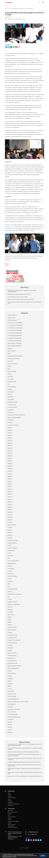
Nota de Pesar (11, 614)
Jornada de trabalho (12, 576)
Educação (10, 527)
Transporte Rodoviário (13, 714)
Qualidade (10, 650)
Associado (10, 361)
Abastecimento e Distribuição (14, 343)
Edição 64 (10, 466)
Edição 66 (10, 471)
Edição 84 (10, 517)
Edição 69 (10, 479)
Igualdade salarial (12, 563)
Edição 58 (10, 450)
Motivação (10, 607)
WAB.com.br (27, 847)
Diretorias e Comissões (12, 812)
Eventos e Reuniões (12, 797)
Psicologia (10, 645)
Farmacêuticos (11, 550)
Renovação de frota (12, 660)
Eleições (10, 530)
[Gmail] (18, 47)
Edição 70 (10, 481)
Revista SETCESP (22, 19)
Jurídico (10, 578)
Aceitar (42, 855)
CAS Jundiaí (10, 379)
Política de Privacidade (12, 827)
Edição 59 (10, 453)
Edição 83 (10, 514)
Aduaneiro (10, 348)
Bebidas (9, 366)
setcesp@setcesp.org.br (33, 832)
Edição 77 (10, 499)
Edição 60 (10, 456)
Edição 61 (10, 458)
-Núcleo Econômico (12, 315)
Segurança (10, 678)
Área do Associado (11, 824)
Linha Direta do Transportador (14, 594)
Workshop (10, 732)
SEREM (9, 686)
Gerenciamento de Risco (13, 560)
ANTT (9, 353)
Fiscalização (10, 555)
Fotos (9, 815)
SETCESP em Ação (12, 694)
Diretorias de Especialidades (14, 417)
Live (9, 596)
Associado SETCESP (12, 363)
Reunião (9, 671)
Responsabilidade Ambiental (14, 665)
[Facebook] (6, 47)
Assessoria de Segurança (14, 358)
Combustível (11, 392)
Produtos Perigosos (12, 642)
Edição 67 (10, 473)
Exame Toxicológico (12, 548)
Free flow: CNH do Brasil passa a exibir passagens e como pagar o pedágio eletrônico (25, 748)
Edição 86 (10, 522)
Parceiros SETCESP (12, 627)
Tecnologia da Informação (14, 709)
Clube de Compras (12, 386)
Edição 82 (10, 512)
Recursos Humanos (12, 653)
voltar (7, 264)
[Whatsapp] (14, 47)
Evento (9, 545)
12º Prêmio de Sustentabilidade (15, 328)
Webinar (10, 727)
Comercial (10, 394)
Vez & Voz (10, 722)
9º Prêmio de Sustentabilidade (15, 340)
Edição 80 (10, 507)
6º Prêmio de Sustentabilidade (15, 333)
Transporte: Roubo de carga (14, 717)
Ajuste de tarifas (11, 351)
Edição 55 (10, 443)
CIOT (9, 384)
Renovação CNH (11, 658)
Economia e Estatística (13, 425)
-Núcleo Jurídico (11, 317)
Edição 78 (10, 502)
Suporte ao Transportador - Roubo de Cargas (18, 701)
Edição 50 (10, 430)
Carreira (9, 374)
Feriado (9, 553)
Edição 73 (10, 489)
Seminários (10, 683)
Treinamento (11, 719)
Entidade (10, 532)
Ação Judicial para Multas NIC (14, 345)
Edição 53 (10, 438)
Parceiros (10, 813)
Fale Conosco (10, 805)
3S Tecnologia (30, 58)
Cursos (9, 799)
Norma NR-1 (10, 612)
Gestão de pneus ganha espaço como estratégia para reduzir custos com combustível (24, 759)
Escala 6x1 (10, 537)
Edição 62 (10, 461)
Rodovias (10, 676)
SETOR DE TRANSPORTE (13, 699)
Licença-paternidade (12, 589)
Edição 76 (10, 496)
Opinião (9, 619)
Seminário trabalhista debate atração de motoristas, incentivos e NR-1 (24, 762)
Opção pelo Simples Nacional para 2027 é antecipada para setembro (23, 752)
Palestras (10, 624)
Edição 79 (10, 504)
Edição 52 (10, 435)
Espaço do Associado (13, 540)
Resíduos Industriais (12, 663)
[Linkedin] (11, 47)
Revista (9, 819)
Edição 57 (10, 448)
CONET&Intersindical (12, 402)
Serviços (10, 688)
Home (6, 8)
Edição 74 (6, 19)
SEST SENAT (11, 691)
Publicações (10, 648)
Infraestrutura (11, 568)
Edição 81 (10, 509)
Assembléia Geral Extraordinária (15, 356)
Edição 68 (10, 476)
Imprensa (10, 566)
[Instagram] (16, 47)
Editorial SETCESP (12, 525)
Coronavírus (10, 409)
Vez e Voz (10, 724)
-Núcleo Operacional (12, 320)
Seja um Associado (12, 816)
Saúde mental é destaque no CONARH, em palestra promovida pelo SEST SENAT (24, 769)
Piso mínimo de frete (12, 635)
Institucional (11, 573)
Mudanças (10, 609)
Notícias (9, 8)
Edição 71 (10, 484)
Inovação (10, 571)
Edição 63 (10, 463)
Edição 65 (10, 468)
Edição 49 (10, 427)
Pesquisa (10, 632)
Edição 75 (10, 494)
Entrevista (10, 535)
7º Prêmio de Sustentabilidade (15, 335)
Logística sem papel (12, 601)
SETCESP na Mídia (12, 696)
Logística (10, 599)
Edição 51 (10, 432)
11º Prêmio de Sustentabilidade (15, 325)
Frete (9, 558)
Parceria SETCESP (15, 19)
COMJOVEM (10, 397)
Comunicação (11, 399)
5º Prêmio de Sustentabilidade (15, 330)
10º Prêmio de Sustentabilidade (15, 322)
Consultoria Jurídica (12, 407)
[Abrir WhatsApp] (46, 855)
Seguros (10, 681)
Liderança (10, 591)
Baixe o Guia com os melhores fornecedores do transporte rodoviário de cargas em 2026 (24, 765)
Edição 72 (10, 486)
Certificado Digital (12, 381)
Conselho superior (12, 404)
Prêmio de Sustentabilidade (14, 640)
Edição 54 (10, 440)
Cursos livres (11, 412)
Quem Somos (10, 810)
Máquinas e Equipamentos (14, 604)
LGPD (9, 584)
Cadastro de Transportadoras (14, 803)
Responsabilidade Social (13, 668)
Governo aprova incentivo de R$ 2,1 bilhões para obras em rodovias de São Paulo (25, 773)
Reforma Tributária (12, 655)
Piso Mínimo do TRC (12, 637)
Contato (9, 823)
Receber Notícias (11, 826)
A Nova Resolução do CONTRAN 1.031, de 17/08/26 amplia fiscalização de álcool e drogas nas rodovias (24, 745)
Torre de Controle (12, 712)
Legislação (10, 581)
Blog (9, 368)
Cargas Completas (12, 371)
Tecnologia (10, 706)
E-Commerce (11, 420)
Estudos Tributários (12, 543)
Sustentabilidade (12, 704)
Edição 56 (10, 445)
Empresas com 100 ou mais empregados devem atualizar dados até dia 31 (25, 776)
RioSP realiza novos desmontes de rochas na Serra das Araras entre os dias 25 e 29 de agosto (24, 755)
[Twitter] (9, 47)
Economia (10, 422)
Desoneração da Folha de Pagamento (16, 415)
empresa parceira (11, 226)
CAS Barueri (10, 376)
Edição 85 (10, 520)
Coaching (10, 389)
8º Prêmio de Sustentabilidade (15, 338)
